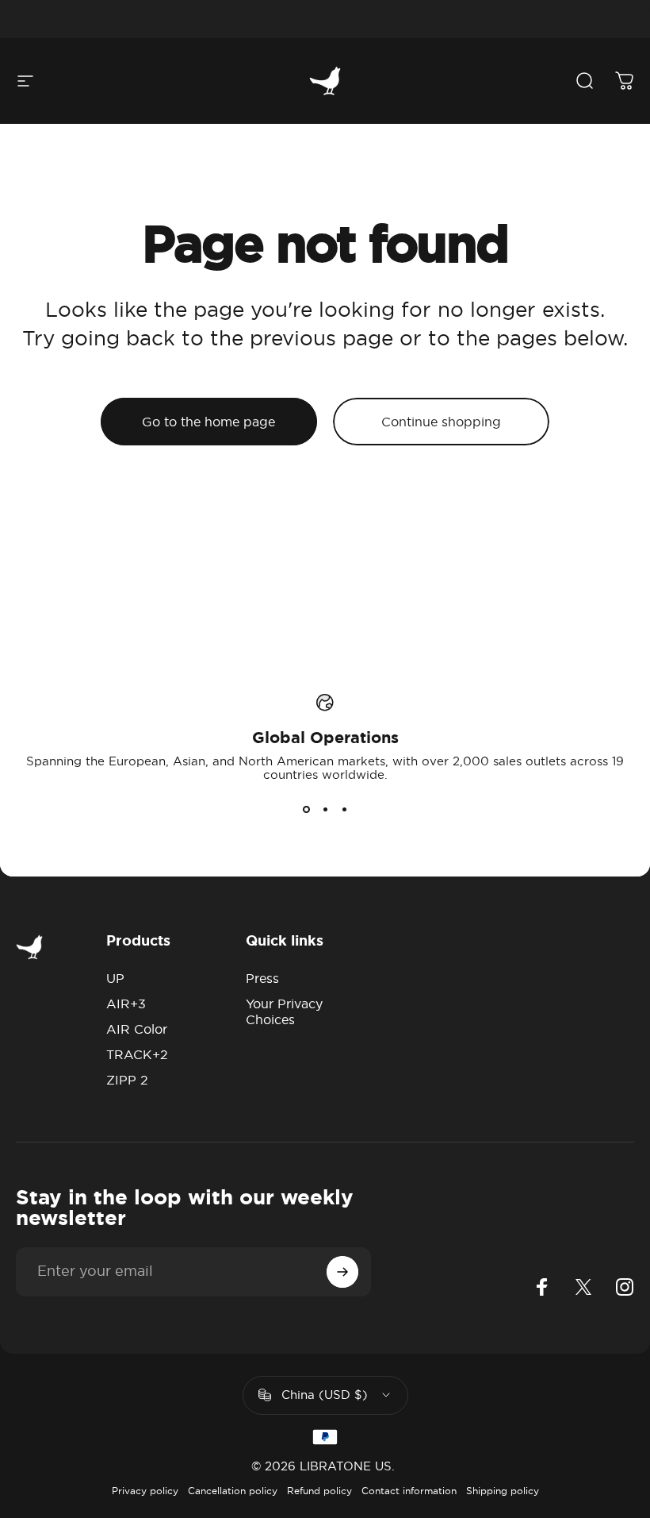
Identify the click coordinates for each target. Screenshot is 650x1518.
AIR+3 (126, 1003)
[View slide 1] (305, 809)
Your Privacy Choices (284, 1011)
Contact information (409, 1490)
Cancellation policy (232, 1490)
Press (262, 978)
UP (115, 978)
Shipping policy (502, 1490)
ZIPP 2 (127, 1080)
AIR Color (136, 1029)
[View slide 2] (325, 809)
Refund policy (319, 1490)
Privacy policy (145, 1490)
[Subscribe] (342, 1272)
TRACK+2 (137, 1054)
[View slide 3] (344, 809)
